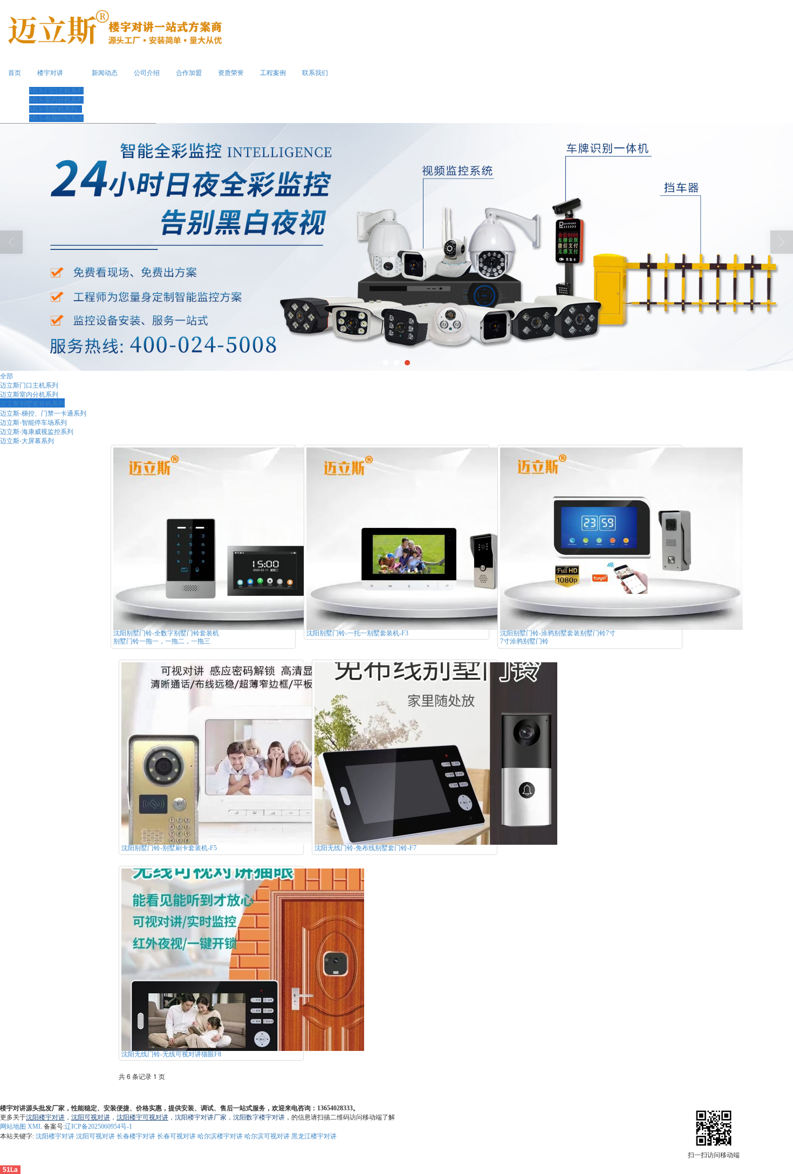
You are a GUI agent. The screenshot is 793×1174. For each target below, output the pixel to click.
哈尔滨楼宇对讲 (220, 1136)
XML (35, 1126)
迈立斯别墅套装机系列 (32, 403)
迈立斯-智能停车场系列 (33, 421)
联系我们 (315, 73)
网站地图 (13, 1126)
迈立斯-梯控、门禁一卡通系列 (43, 412)
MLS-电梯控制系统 (56, 118)
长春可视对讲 (176, 1136)
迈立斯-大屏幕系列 (27, 440)
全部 (6, 375)
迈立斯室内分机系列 (29, 393)
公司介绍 (147, 73)
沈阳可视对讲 (95, 1136)
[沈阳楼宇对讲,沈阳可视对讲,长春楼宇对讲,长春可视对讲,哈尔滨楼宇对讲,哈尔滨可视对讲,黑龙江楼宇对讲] (396, 247)
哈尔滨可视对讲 (267, 1136)
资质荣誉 (231, 73)
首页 (14, 73)
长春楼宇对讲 (136, 1136)
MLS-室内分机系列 (56, 100)
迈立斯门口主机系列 (29, 384)
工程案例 (273, 73)
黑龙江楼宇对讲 (314, 1136)
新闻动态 (105, 73)
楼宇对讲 (50, 73)
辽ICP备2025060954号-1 (98, 1126)
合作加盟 (189, 73)
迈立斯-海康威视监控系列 (36, 431)
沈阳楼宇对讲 (55, 1136)
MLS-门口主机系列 (56, 90)
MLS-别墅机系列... (55, 109)
